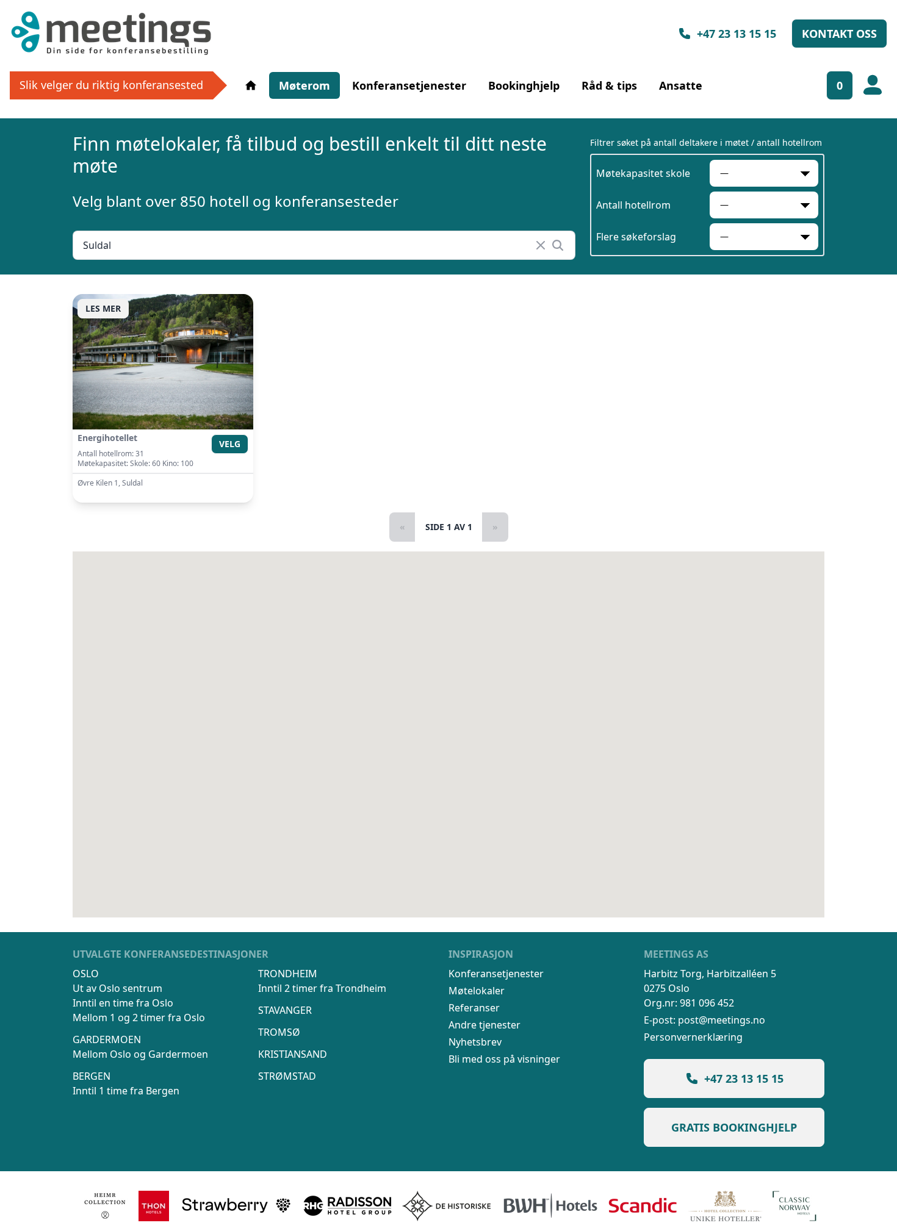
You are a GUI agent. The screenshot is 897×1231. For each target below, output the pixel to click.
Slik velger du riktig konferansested (111, 84)
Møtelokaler (476, 990)
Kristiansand (292, 1054)
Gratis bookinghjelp (734, 1127)
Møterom (304, 85)
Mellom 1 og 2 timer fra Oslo (139, 1017)
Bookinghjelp (524, 85)
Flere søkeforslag (636, 236)
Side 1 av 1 (448, 527)
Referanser (474, 1007)
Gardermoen (107, 1039)
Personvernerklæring (693, 1037)
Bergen (91, 1076)
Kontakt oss (839, 33)
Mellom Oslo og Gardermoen (140, 1054)
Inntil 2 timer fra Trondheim (322, 988)
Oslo (86, 973)
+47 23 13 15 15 (736, 33)
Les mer (103, 308)
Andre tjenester (484, 1025)
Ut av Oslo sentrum (117, 988)
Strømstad (287, 1076)
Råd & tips (609, 85)
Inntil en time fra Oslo (123, 1003)
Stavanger (285, 1010)
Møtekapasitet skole (643, 173)
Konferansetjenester (409, 85)
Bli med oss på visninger (504, 1059)
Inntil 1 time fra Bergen (126, 1090)
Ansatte (680, 85)
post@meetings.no (721, 1020)
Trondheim (287, 973)
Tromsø (279, 1032)
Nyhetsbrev (475, 1042)
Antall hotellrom (633, 205)
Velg (229, 444)
